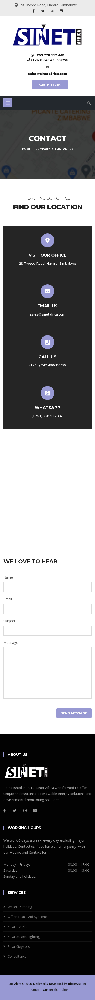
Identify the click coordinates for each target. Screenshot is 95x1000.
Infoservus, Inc (77, 984)
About (35, 990)
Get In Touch (50, 84)
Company (43, 149)
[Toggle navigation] (7, 102)
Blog (65, 990)
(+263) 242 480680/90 (49, 59)
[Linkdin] (61, 11)
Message (10, 642)
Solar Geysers (19, 946)
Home (26, 149)
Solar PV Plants (20, 926)
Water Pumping (20, 906)
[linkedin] (35, 810)
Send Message (74, 713)
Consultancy (17, 956)
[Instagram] (52, 11)
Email (7, 599)
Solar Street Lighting (24, 936)
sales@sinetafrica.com (47, 73)
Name (8, 577)
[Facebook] (34, 11)
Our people (50, 990)
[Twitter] (43, 11)
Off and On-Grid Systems (28, 916)
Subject (9, 620)
